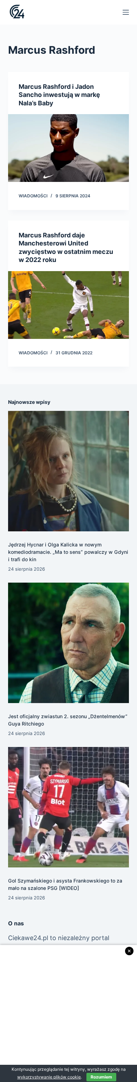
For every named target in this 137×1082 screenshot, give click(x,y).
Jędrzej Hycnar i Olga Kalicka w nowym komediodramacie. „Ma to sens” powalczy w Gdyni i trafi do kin (68, 552)
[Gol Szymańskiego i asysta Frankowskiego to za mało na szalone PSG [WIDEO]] (68, 807)
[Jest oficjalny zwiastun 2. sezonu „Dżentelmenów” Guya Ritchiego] (68, 643)
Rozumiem (101, 1077)
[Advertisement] (68, 1013)
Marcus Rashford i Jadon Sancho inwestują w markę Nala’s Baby (59, 95)
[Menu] (126, 12)
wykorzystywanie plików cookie (49, 1077)
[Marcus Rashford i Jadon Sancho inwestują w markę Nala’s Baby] (68, 148)
